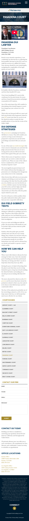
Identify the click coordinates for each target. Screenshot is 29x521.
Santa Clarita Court (9, 366)
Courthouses (8, 300)
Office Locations (10, 453)
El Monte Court (7, 333)
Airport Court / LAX (9, 305)
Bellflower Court (8, 316)
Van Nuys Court (7, 373)
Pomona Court (7, 358)
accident (3, 185)
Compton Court (7, 323)
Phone (3, 391)
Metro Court (6, 351)
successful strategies (18, 146)
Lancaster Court (8, 341)
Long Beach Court (8, 344)
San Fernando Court (9, 362)
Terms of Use (8, 517)
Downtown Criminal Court (11, 326)
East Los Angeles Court (10, 330)
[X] (14, 508)
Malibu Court (6, 348)
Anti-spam (21, 517)
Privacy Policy (15, 517)
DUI (5, 117)
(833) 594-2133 (15, 10)
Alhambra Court (7, 308)
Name (3, 386)
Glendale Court (7, 337)
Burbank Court (7, 319)
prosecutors (7, 133)
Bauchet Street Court (9, 312)
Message (4, 402)
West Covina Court (8, 376)
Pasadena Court (7, 355)
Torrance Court (7, 369)
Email (3, 397)
